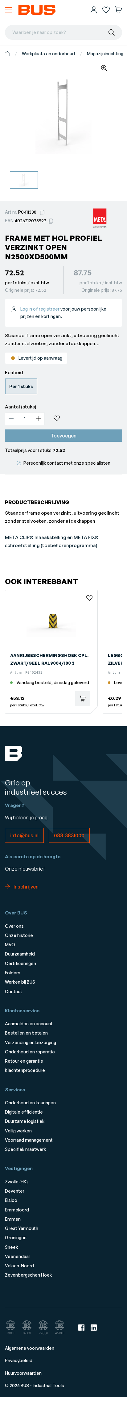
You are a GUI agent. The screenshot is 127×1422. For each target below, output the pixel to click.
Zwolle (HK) (16, 1181)
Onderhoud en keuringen (30, 1102)
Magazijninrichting (105, 53)
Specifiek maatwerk (25, 1149)
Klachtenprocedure (25, 1070)
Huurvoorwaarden (23, 1373)
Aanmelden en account (29, 1023)
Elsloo (11, 1200)
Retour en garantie (24, 1061)
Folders (12, 972)
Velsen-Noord (19, 1265)
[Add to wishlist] (86, 418)
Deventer (14, 1191)
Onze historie (19, 935)
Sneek (11, 1247)
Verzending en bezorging (30, 1042)
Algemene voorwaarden (29, 1348)
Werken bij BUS (20, 982)
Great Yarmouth (21, 1228)
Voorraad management (29, 1140)
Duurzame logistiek (24, 1121)
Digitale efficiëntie (24, 1112)
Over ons (14, 926)
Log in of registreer (39, 309)
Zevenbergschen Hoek (28, 1275)
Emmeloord (17, 1209)
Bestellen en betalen (26, 1032)
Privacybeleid (18, 1360)
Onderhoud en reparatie (30, 1051)
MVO (10, 944)
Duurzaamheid (20, 953)
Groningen (16, 1237)
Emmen (13, 1219)
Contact (13, 991)
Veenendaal (17, 1256)
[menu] (8, 10)
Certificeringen (20, 963)
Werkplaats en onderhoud (48, 53)
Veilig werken (18, 1130)
